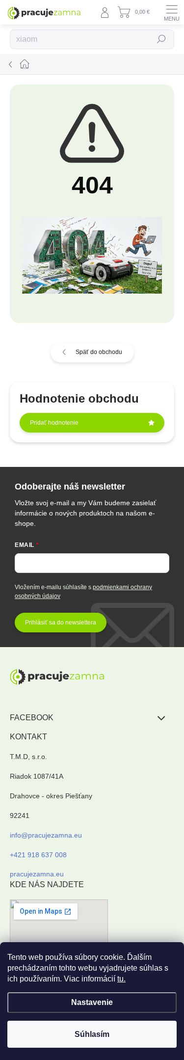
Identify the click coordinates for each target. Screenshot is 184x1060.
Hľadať (161, 39)
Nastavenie (92, 1002)
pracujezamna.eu (37, 874)
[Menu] (171, 12)
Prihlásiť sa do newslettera (60, 622)
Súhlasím (92, 1034)
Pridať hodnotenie (54, 422)
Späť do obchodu (99, 352)
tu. (121, 979)
